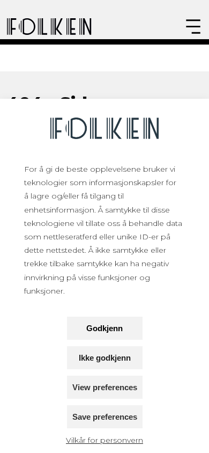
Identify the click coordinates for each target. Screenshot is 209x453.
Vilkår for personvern (104, 440)
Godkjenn (104, 328)
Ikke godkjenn (105, 357)
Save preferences (104, 416)
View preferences (104, 387)
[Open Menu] (193, 26)
